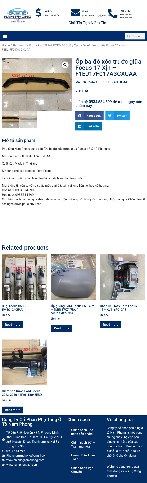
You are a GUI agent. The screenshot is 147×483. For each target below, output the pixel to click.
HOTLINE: (124, 10)
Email (85, 11)
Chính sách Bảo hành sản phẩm (82, 432)
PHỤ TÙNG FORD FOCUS (54, 45)
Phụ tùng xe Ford (23, 45)
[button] (5, 36)
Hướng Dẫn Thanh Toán (83, 457)
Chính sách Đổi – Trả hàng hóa (83, 444)
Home (6, 45)
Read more (12, 324)
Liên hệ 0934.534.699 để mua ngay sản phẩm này (108, 103)
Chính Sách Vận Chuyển (82, 470)
